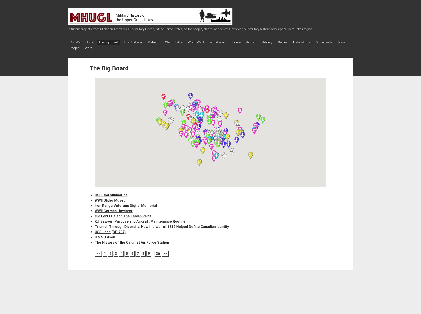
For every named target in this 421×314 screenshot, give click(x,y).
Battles (282, 42)
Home (236, 42)
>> (165, 254)
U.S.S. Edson (105, 237)
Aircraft (251, 42)
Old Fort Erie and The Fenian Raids (123, 216)
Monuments (324, 42)
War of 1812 (173, 42)
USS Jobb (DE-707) (110, 232)
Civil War (76, 42)
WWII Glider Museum (111, 200)
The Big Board (108, 42)
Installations (301, 42)
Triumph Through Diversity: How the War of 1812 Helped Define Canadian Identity (162, 227)
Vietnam (153, 42)
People (74, 48)
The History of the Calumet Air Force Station (132, 242)
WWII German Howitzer (114, 211)
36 (158, 254)
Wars (88, 48)
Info (90, 42)
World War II (218, 42)
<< (98, 254)
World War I (196, 42)
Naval (342, 42)
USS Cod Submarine (111, 195)
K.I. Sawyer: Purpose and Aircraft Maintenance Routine (140, 221)
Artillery (267, 42)
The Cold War (133, 42)
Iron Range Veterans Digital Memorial (126, 206)
